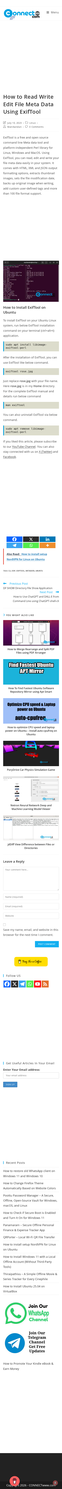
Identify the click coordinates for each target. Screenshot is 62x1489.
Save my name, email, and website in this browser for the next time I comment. (30, 932)
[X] (31, 539)
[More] (47, 545)
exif (13, 571)
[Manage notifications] (55, 1482)
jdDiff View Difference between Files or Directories (31, 846)
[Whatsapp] (31, 545)
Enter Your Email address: (21, 1070)
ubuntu (39, 571)
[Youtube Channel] (37, 984)
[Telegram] (14, 545)
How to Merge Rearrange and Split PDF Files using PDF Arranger (31, 650)
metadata (30, 571)
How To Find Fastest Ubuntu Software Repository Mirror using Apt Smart (31, 689)
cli (9, 571)
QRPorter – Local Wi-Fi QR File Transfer (29, 1237)
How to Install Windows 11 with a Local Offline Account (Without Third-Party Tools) (29, 1262)
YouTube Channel (24, 446)
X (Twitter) (45, 452)
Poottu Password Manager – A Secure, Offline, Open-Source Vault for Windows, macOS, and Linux (30, 1201)
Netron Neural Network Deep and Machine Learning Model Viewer (31, 807)
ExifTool (20, 571)
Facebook (9, 457)
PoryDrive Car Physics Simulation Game (31, 769)
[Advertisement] (31, 53)
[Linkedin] (47, 539)
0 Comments (36, 126)
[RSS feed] (45, 984)
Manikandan (14, 126)
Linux (32, 122)
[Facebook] (14, 539)
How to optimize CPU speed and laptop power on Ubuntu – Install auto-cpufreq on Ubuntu (31, 731)
